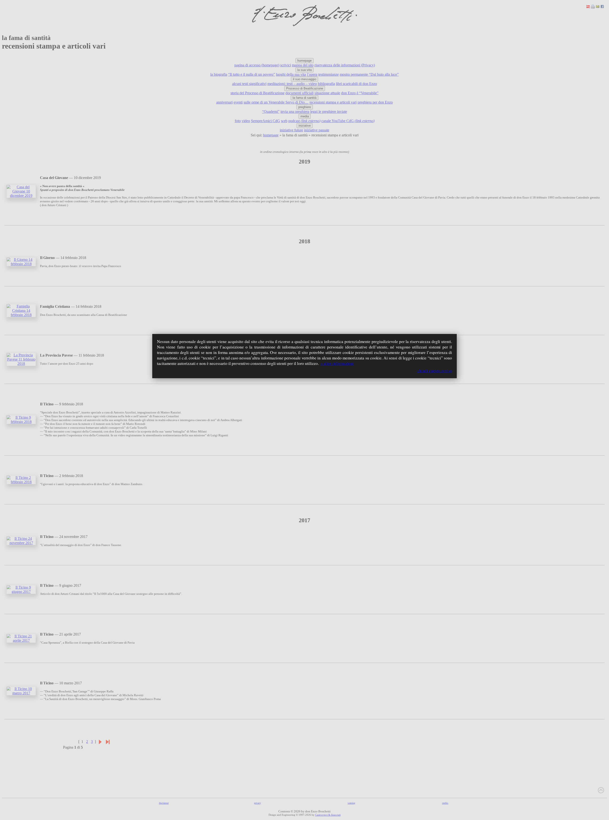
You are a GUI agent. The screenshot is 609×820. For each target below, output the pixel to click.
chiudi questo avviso (434, 370)
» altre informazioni (337, 363)
